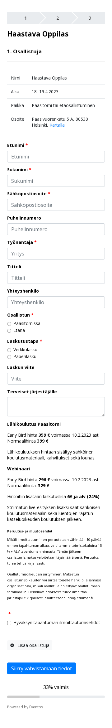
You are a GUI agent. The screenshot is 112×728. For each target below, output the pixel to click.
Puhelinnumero (24, 218)
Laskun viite (21, 367)
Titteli (14, 266)
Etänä (19, 330)
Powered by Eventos (25, 707)
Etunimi (15, 145)
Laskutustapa (23, 341)
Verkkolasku (25, 349)
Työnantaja (20, 242)
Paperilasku (24, 356)
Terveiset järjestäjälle (32, 392)
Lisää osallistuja (33, 645)
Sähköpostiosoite (27, 194)
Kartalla (57, 125)
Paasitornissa (26, 323)
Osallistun (18, 315)
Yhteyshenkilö (23, 291)
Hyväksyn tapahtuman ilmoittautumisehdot (56, 622)
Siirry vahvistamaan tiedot (41, 668)
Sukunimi (17, 169)
